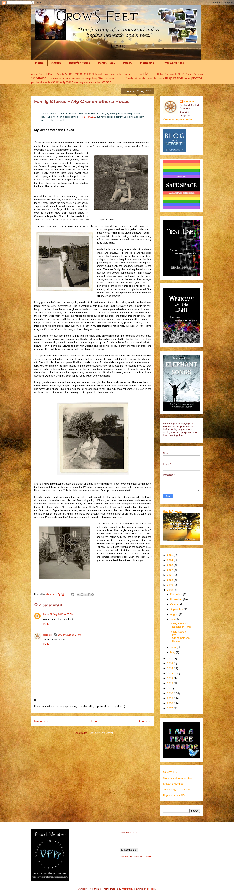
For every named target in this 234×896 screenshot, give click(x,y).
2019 (170, 585)
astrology (86, 78)
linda (46, 614)
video (69, 82)
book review (120, 79)
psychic (35, 82)
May (173, 652)
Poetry (127, 62)
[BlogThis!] (82, 594)
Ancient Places (47, 74)
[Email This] (78, 594)
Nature (179, 73)
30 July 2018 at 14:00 (69, 634)
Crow (105, 74)
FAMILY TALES (86, 116)
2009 (170, 698)
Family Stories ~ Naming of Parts (180, 625)
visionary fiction (92, 82)
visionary (79, 82)
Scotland (39, 78)
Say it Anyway (172, 511)
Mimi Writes (170, 772)
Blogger (151, 888)
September (177, 609)
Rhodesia (198, 74)
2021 (170, 575)
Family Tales (106, 62)
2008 (170, 703)
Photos (56, 62)
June (173, 647)
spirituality (58, 82)
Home (39, 62)
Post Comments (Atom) (100, 733)
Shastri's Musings (173, 783)
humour (159, 78)
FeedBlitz (148, 856)
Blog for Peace (79, 62)
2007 (170, 708)
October (175, 604)
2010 (170, 693)
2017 (170, 658)
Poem (188, 74)
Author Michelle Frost (79, 73)
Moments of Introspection (178, 778)
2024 (170, 560)
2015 (170, 668)
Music (150, 73)
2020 (170, 580)
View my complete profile (177, 119)
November (176, 599)
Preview (124, 856)
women (106, 82)
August (174, 614)
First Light (138, 74)
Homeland (147, 62)
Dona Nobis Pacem (120, 74)
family (129, 78)
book (111, 78)
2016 (170, 663)
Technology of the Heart (177, 789)
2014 (170, 673)
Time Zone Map (173, 62)
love (187, 78)
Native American (165, 74)
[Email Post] (72, 594)
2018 (170, 590)
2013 (170, 678)
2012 (170, 683)
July (173, 619)
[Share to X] (85, 594)
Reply (46, 624)
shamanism (46, 82)
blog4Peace (100, 78)
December (176, 594)
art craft (76, 78)
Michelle (47, 634)
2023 (170, 565)
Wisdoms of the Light (59, 78)
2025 (170, 555)
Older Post (144, 721)
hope (150, 78)
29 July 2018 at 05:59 (61, 614)
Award (98, 74)
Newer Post (41, 721)
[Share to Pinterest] (92, 594)
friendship (140, 78)
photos (197, 78)
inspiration (174, 78)
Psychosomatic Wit (174, 795)
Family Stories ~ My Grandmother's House (179, 636)
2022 (170, 570)
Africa (34, 74)
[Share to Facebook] (89, 594)
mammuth (127, 888)
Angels (60, 74)
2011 (170, 688)
